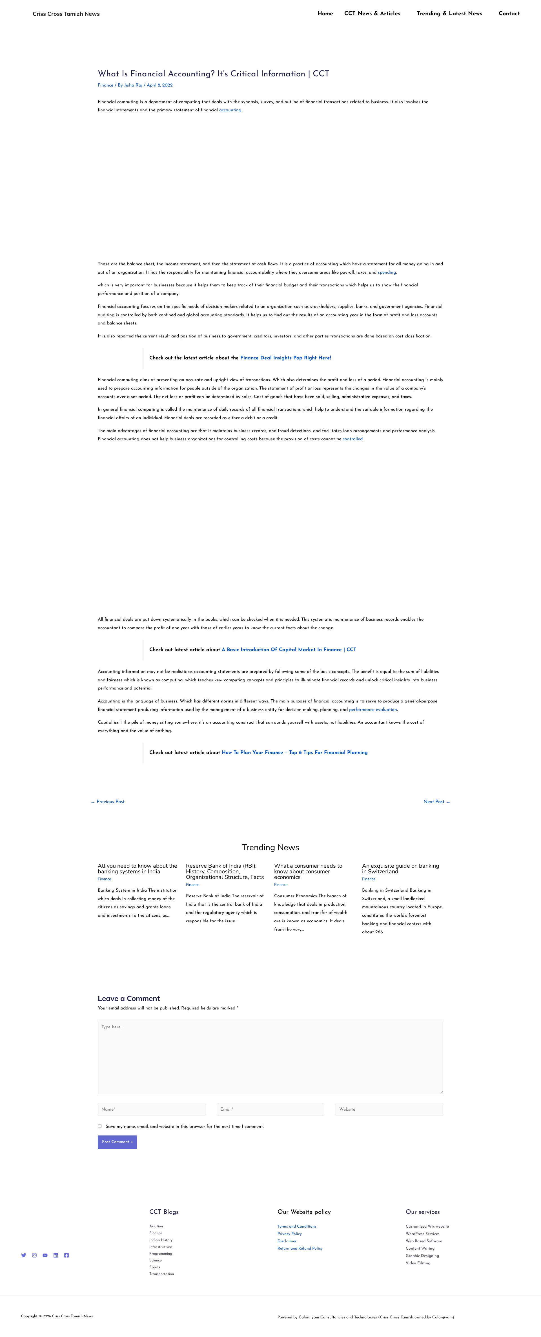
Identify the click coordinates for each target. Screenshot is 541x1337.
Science (155, 1260)
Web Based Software (424, 1241)
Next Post (437, 801)
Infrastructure (160, 1247)
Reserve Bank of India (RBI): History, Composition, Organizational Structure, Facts (225, 871)
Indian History (160, 1240)
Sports (154, 1267)
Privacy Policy (290, 1234)
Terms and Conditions (297, 1227)
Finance (105, 85)
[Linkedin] (55, 1255)
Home (325, 14)
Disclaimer (287, 1241)
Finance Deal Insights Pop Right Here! (285, 358)
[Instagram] (34, 1255)
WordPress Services (423, 1234)
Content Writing (420, 1249)
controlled (353, 439)
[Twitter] (23, 1255)
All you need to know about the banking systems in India (137, 868)
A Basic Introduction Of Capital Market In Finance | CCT (289, 649)
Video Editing (418, 1263)
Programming (160, 1254)
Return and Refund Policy (300, 1249)
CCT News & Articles (372, 14)
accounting (230, 110)
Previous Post (107, 801)
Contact (509, 14)
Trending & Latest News (449, 14)
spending (387, 272)
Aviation (156, 1226)
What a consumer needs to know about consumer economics (308, 871)
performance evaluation (373, 710)
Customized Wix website (427, 1227)
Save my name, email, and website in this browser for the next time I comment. (185, 1126)
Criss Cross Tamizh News (66, 13)
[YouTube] (45, 1255)
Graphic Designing (422, 1256)
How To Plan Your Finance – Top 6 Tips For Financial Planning (295, 752)
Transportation (161, 1274)
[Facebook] (66, 1255)
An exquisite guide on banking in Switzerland (400, 868)
